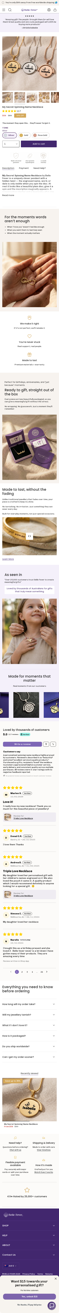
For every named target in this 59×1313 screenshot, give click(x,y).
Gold (26, 135)
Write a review (22, 744)
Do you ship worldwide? (16, 1046)
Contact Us (9, 1254)
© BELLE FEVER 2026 (11, 1274)
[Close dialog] (56, 1279)
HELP (4, 1235)
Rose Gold (42, 135)
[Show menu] (4, 10)
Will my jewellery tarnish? (16, 1014)
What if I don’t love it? (14, 1025)
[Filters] (46, 744)
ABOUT (6, 1245)
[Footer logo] (13, 1215)
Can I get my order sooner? (18, 1057)
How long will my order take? (18, 1004)
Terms (40, 1274)
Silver (11, 135)
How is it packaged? (14, 1036)
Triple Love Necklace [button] (23, 818)
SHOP (5, 1225)
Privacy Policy (28, 1274)
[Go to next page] (47, 972)
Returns (49, 1274)
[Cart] (55, 10)
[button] (9, 111)
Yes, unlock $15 (29, 1296)
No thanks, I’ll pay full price (29, 1305)
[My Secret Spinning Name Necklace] (29, 1099)
